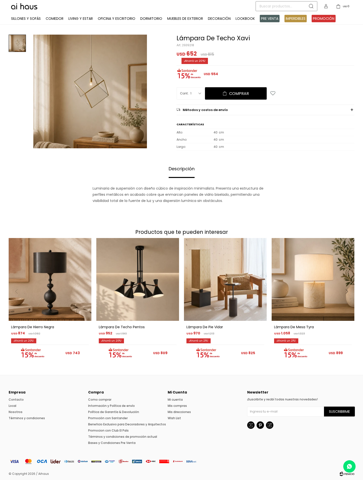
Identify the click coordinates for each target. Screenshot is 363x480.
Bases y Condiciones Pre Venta (112, 443)
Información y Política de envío (111, 406)
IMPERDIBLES (295, 18)
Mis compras (177, 406)
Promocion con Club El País (108, 430)
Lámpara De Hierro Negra (32, 327)
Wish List (174, 418)
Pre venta (269, 18)
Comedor (54, 18)
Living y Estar (80, 18)
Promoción (323, 18)
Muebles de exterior (185, 18)
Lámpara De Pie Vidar (204, 327)
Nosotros (15, 412)
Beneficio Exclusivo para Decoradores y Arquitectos (127, 424)
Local (12, 406)
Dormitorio (151, 18)
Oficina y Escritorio (116, 18)
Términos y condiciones (27, 418)
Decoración (219, 18)
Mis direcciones (179, 412)
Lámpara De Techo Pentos (122, 327)
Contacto (16, 399)
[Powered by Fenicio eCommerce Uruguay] (347, 474)
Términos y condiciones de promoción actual (122, 437)
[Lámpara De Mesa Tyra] (313, 279)
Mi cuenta (175, 399)
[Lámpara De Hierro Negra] (50, 279)
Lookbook (245, 18)
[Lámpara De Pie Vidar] (225, 279)
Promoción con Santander (108, 418)
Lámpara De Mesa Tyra (294, 327)
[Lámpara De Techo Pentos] (137, 279)
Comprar (239, 93)
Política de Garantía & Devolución (113, 412)
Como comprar (99, 399)
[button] (348, 301)
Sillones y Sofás (26, 18)
